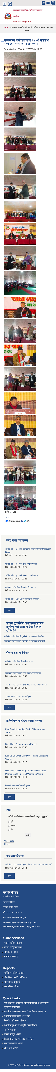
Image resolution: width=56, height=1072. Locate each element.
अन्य (9, 610)
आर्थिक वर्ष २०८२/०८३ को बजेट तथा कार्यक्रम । (23, 599)
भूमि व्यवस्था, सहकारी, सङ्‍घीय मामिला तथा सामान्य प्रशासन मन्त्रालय (26, 1005)
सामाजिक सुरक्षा (11, 952)
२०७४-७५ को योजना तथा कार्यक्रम (18, 696)
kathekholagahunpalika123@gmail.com (21, 926)
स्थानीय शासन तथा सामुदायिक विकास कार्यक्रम (25, 1011)
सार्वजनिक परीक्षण (11, 986)
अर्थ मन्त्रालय (10, 1029)
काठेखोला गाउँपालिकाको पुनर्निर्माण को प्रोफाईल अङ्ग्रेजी (24, 641)
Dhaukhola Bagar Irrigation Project (21, 744)
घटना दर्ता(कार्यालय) (13, 942)
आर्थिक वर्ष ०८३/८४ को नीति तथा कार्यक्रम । (21, 575)
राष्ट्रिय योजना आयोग (13, 1043)
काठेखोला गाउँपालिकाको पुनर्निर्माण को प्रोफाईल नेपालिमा (24, 636)
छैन (12, 829)
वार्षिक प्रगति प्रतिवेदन (14, 973)
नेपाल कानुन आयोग (12, 1034)
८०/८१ (6, 517)
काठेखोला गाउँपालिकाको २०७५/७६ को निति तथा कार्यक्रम (26, 685)
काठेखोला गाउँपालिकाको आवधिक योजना (19, 661)
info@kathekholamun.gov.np (22, 922)
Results (7, 844)
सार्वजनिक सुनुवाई (12, 982)
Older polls (9, 841)
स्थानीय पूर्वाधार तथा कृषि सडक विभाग (20, 1025)
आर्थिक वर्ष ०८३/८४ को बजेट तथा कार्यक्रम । (21, 564)
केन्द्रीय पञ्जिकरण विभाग (15, 1020)
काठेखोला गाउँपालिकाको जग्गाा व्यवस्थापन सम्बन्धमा (23, 673)
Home (5, 27)
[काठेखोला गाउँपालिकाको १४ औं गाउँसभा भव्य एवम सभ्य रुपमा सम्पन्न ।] (20, 63)
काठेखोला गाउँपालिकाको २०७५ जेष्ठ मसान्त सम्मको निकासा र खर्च (28, 864)
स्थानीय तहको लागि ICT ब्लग (17, 1016)
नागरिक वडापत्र (11, 956)
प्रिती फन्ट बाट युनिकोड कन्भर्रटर (18, 1038)
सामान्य (13, 825)
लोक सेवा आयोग (11, 1048)
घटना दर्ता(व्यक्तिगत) (13, 947)
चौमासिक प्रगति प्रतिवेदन (15, 977)
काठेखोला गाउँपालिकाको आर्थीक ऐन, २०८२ (20, 587)
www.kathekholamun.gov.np (16, 917)
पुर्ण (12, 821)
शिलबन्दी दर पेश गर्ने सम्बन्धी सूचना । (18, 785)
